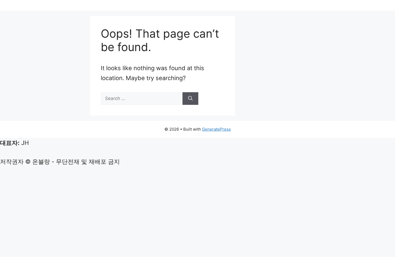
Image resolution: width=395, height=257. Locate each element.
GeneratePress (216, 129)
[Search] (190, 98)
